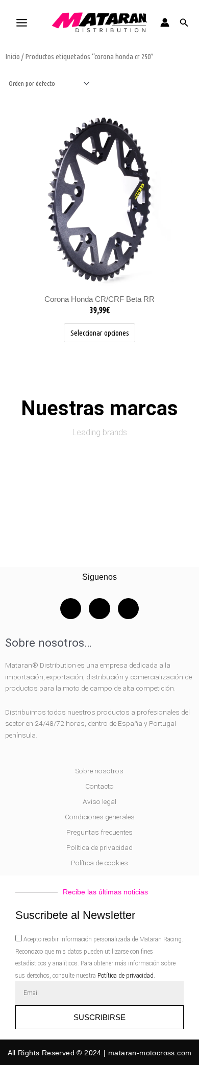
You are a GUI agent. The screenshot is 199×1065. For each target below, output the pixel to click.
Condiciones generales (100, 817)
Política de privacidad (99, 847)
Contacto (99, 786)
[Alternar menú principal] (21, 22)
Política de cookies (99, 863)
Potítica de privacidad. (126, 975)
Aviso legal (99, 801)
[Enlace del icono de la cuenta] (164, 22)
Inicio (12, 56)
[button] (184, 22)
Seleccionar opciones (99, 332)
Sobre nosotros (99, 771)
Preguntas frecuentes (99, 832)
